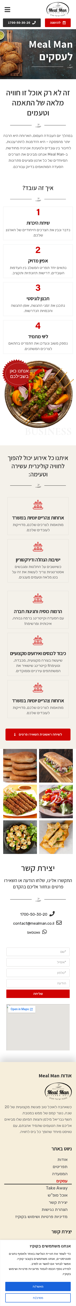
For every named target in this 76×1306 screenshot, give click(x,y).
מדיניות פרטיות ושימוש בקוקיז (41, 1216)
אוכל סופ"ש (58, 1195)
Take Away (57, 1188)
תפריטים (60, 1166)
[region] (38, 1273)
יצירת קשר (58, 1202)
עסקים (62, 1180)
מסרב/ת (38, 1297)
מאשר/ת (38, 1286)
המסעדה (60, 1173)
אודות (62, 1159)
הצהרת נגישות (55, 1209)
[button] (58, 22)
